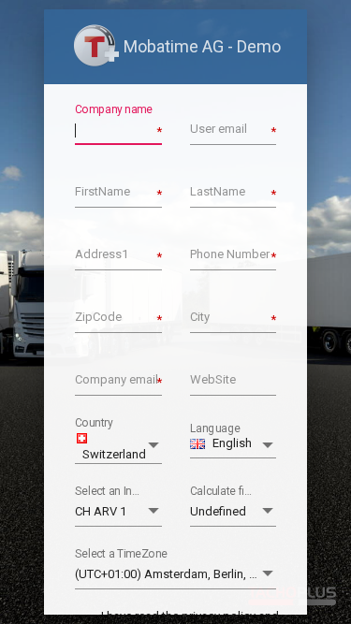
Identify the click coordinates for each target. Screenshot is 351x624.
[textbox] (118, 130)
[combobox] (118, 446)
